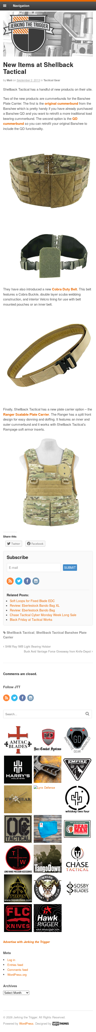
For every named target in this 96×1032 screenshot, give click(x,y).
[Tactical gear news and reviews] (28, 50)
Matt (9, 80)
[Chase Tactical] (77, 870)
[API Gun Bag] (48, 841)
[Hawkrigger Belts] (48, 930)
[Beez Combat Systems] (48, 752)
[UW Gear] (18, 811)
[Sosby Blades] (77, 900)
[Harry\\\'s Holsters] (18, 781)
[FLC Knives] (18, 930)
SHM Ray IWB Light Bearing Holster (27, 646)
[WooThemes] (60, 1023)
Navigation (21, 5)
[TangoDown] (48, 870)
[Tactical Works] (18, 870)
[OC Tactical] (18, 841)
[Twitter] (19, 581)
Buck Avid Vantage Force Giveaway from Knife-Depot (58, 651)
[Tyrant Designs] (48, 781)
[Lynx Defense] (44, 787)
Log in (11, 960)
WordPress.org (17, 974)
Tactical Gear (52, 80)
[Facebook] (27, 581)
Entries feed (15, 965)
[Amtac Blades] (18, 752)
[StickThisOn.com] (77, 841)
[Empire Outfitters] (77, 781)
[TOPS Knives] (18, 900)
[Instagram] (36, 581)
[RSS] (10, 581)
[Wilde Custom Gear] (48, 900)
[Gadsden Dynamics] (77, 752)
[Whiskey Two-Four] (77, 811)
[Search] (87, 714)
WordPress (26, 1023)
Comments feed (17, 969)
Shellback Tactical (20, 632)
